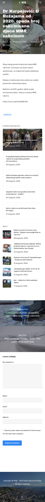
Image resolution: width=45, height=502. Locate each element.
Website (5, 417)
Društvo (34, 42)
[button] (4, 2)
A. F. (6, 42)
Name (5, 396)
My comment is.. (8, 362)
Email (5, 407)
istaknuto (7, 115)
